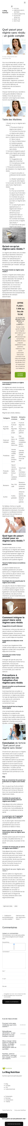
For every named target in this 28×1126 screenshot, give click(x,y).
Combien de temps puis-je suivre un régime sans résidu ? (17, 221)
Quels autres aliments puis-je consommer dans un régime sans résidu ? (15, 214)
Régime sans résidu (8, 413)
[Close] (3, 1115)
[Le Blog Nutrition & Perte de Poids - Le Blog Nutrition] (7, 1068)
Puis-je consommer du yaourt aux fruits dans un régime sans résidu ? (17, 193)
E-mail (4, 978)
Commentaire (6, 951)
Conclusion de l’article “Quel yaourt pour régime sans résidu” (15, 185)
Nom (3, 971)
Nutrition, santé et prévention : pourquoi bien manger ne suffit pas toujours (9, 1056)
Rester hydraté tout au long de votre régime (17, 180)
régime (7, 253)
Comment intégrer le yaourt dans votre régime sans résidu (15, 152)
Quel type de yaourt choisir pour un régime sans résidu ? (15, 136)
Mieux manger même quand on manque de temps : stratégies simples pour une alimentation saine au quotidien (9, 1045)
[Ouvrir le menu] (25, 3)
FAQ (12, 189)
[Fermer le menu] (12, 6)
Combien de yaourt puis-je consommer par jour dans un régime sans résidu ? (17, 200)
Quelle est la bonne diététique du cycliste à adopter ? (7, 917)
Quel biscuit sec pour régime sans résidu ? (17, 226)
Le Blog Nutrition (5, 12)
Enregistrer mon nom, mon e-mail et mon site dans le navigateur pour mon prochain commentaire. (15, 995)
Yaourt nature (15, 139)
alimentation (6, 80)
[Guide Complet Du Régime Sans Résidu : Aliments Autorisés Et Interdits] (5, 339)
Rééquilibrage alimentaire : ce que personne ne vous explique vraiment (8, 1034)
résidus (4, 409)
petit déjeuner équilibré (15, 637)
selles (15, 906)
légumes (5, 395)
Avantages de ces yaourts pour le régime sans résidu (16, 147)
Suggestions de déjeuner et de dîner (16, 160)
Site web (4, 986)
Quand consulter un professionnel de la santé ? (17, 175)
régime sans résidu (12, 64)
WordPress (23, 1110)
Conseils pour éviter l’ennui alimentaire (17, 164)
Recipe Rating (5, 942)
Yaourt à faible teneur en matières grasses (17, 142)
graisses (14, 498)
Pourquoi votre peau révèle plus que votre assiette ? (9, 1025)
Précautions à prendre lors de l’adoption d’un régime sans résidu (15, 169)
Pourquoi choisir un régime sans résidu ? (16, 128)
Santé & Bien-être (6, 58)
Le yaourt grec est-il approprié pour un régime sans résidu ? (17, 207)
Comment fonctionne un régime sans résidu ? (17, 132)
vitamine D (5, 596)
